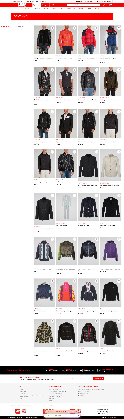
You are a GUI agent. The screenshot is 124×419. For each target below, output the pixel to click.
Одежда (46, 8)
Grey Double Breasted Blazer (43, 229)
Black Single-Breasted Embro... (88, 185)
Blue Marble (37, 267)
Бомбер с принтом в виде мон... (65, 182)
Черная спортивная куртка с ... (87, 142)
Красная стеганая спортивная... (87, 58)
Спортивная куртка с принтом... (43, 142)
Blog (21, 398)
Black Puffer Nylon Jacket (86, 351)
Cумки (62, 8)
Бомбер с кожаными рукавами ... (43, 58)
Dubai (82, 395)
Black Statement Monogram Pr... (43, 101)
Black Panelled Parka (107, 351)
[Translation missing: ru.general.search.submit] (99, 5)
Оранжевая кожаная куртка (64, 58)
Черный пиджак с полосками (64, 142)
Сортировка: (5, 26)
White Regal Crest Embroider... (110, 185)
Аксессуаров (71, 8)
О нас (21, 389)
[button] (41, 1)
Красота (81, 8)
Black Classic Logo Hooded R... (110, 311)
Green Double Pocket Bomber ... (65, 270)
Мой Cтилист (23, 391)
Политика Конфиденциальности (58, 395)
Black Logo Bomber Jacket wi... (64, 352)
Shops (50, 400)
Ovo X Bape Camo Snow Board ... (42, 352)
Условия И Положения (55, 393)
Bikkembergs (59, 56)
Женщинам (45, 5)
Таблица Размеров (54, 389)
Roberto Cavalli (104, 97)
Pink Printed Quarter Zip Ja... (65, 311)
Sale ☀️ (97, 8)
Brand (89, 8)
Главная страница (6, 23)
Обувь (54, 8)
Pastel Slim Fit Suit (62, 225)
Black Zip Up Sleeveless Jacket (66, 100)
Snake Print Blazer (84, 225)
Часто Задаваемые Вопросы (57, 391)
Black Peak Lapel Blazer (108, 225)
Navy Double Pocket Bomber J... (87, 270)
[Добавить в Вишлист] (52, 28)
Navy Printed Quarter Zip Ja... (87, 311)
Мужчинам (36, 5)
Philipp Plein (37, 56)
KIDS (53, 5)
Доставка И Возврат (54, 396)
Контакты (51, 398)
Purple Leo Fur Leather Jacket (110, 269)
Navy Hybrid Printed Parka (42, 269)
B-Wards (22, 393)
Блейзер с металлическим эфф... (110, 100)
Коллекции (37, 8)
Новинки (27, 8)
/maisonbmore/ (103, 410)
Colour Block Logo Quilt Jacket (108, 59)
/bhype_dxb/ (103, 413)
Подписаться (98, 378)
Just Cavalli (81, 56)
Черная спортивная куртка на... (43, 182)
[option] (44, 39)
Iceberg (102, 56)
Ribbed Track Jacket (40, 311)
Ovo (101, 308)
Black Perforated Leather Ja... (88, 100)
